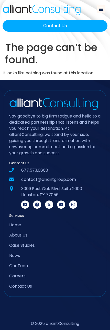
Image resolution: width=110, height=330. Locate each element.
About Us (18, 235)
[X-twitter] (49, 205)
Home (15, 225)
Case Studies (22, 245)
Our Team (19, 266)
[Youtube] (61, 205)
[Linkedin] (25, 205)
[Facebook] (37, 205)
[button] (101, 9)
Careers (17, 276)
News (14, 255)
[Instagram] (73, 205)
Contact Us (20, 286)
